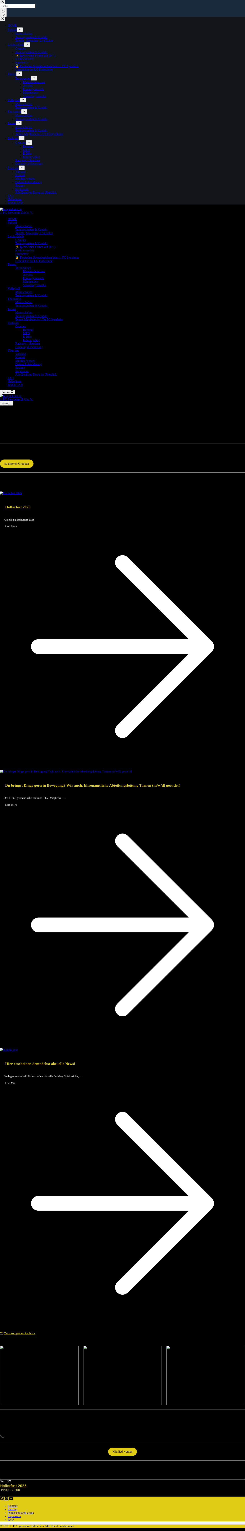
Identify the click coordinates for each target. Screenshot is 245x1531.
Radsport (13, 322)
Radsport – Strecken (27, 343)
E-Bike (27, 336)
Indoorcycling (31, 340)
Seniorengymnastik (34, 285)
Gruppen (20, 239)
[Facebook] (2, 1499)
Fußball (12, 222)
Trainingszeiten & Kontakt (31, 229)
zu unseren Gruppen (16, 463)
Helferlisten (15, 381)
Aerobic (28, 274)
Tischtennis (14, 298)
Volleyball (14, 288)
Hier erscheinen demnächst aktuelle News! (40, 1064)
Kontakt (20, 357)
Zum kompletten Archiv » (19, 1333)
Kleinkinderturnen (34, 271)
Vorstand (20, 353)
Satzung (20, 367)
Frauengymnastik (33, 278)
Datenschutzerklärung (28, 364)
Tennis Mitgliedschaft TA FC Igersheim (39, 319)
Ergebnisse (22, 253)
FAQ (11, 378)
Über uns (13, 350)
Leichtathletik (16, 236)
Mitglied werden (25, 360)
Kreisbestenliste (24, 250)
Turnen (12, 264)
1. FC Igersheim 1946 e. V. (16, 212)
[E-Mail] (11, 1499)
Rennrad (28, 329)
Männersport (30, 281)
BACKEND (15, 384)
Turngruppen (23, 267)
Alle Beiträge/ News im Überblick (36, 374)
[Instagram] (7, 1499)
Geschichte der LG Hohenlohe (33, 260)
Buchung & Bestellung (29, 347)
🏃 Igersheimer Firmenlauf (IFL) (35, 247)
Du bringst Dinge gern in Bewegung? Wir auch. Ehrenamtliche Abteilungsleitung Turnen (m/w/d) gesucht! (92, 785)
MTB (26, 333)
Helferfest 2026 (17, 507)
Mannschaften (23, 226)
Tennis (12, 309)
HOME (12, 219)
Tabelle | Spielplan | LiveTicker (34, 233)
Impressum (22, 371)
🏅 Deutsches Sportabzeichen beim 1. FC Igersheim (47, 257)
